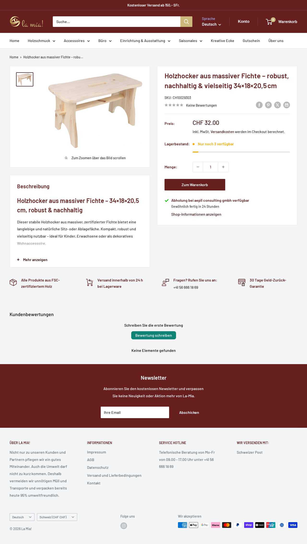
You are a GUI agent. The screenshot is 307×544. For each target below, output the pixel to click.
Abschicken (189, 412)
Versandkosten (222, 131)
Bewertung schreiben (153, 335)
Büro (102, 40)
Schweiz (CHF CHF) (53, 517)
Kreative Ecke (222, 40)
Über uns (275, 40)
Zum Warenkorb (195, 184)
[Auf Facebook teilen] (259, 104)
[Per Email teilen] (286, 104)
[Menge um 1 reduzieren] (198, 167)
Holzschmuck (39, 40)
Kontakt (93, 483)
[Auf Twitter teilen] (277, 104)
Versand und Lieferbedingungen (114, 475)
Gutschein (251, 40)
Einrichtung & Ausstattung (142, 40)
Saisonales (188, 40)
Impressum (96, 452)
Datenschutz (97, 467)
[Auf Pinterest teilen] (268, 104)
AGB (90, 459)
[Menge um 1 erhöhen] (223, 167)
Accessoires (74, 40)
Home (14, 40)
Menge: (171, 167)
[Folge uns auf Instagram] (123, 525)
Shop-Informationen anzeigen (196, 214)
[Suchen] (186, 21)
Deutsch (18, 517)
